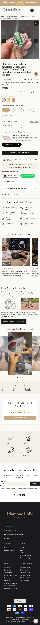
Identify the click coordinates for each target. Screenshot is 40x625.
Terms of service (15, 619)
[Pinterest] (20, 495)
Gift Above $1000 (25, 580)
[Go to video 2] (19, 377)
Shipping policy (25, 619)
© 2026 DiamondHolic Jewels (14, 621)
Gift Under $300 (25, 570)
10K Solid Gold (16, 110)
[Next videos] (37, 353)
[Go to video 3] (20, 377)
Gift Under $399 (25, 572)
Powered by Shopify (28, 621)
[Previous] (4, 41)
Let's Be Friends (3, 483)
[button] (3, 79)
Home (2, 16)
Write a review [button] (20, 418)
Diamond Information (10, 583)
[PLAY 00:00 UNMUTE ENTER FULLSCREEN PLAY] (20, 41)
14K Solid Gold (28, 110)
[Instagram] (17, 495)
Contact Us (7, 570)
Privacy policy (9, 617)
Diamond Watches (9, 550)
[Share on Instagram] (11, 194)
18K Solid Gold (7, 115)
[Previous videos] (3, 353)
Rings (5, 547)
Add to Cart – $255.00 (20, 152)
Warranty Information (10, 575)
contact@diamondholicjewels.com (16, 534)
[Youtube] (23, 495)
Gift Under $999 (25, 578)
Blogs (21, 550)
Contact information (20, 617)
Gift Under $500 (25, 575)
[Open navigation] (36, 10)
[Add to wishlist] (36, 74)
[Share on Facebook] (9, 194)
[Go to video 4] (22, 377)
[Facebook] (14, 495)
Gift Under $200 (25, 567)
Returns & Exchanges (10, 588)
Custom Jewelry (25, 558)
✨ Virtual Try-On (11, 144)
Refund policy (30, 617)
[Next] (36, 41)
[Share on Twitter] (14, 194)
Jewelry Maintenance (10, 586)
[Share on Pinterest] (17, 194)
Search (22, 552)
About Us (7, 567)
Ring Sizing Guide (25, 555)
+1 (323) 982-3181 (11, 530)
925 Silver (6, 110)
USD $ (21, 601)
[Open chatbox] (35, 621)
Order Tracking (8, 572)
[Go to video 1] (17, 377)
